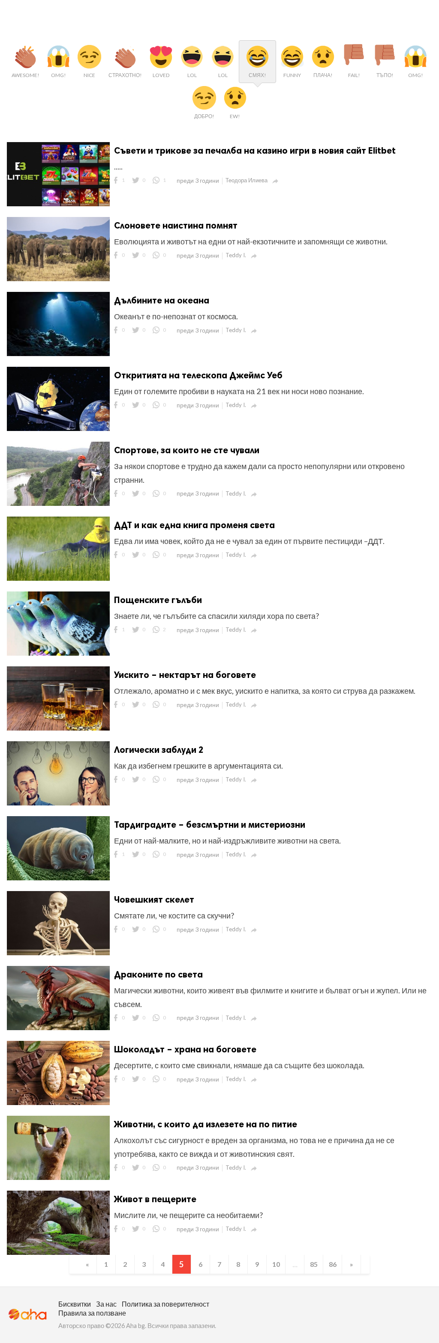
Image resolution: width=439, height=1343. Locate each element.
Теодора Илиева (247, 180)
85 (314, 1264)
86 (333, 1264)
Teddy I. (236, 255)
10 (276, 1264)
